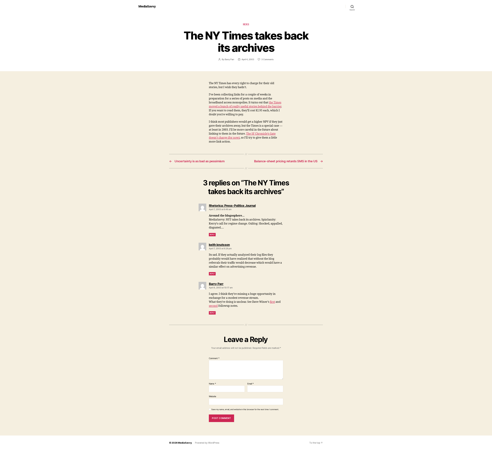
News (246, 24)
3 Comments (267, 59)
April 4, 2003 (248, 59)
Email (250, 384)
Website (212, 396)
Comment (214, 358)
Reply (212, 235)
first (272, 302)
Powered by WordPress (207, 442)
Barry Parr (229, 59)
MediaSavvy (147, 6)
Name (212, 384)
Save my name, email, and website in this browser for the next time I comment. (245, 409)
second (213, 306)
